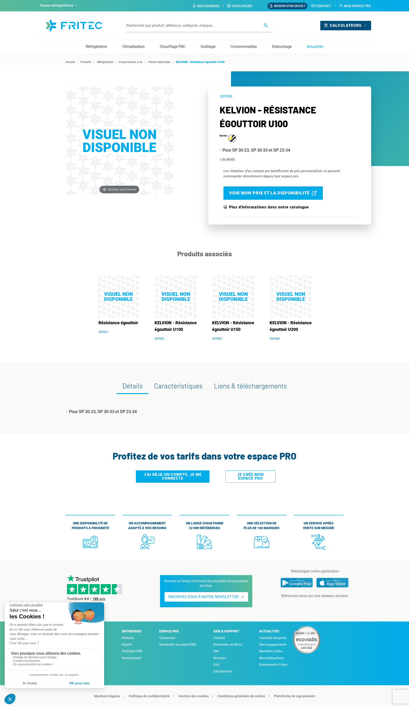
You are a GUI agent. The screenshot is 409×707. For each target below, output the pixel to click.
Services (219, 658)
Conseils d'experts (273, 638)
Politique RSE (132, 651)
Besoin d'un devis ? (290, 6)
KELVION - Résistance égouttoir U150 (233, 326)
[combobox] (59, 5)
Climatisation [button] (133, 46)
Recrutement (132, 658)
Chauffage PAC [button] (172, 46)
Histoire (128, 638)
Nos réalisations (271, 658)
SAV (216, 651)
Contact (323, 6)
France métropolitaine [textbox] (56, 5)
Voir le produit (121, 339)
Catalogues (242, 6)
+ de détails (227, 159)
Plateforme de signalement (294, 696)
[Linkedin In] (308, 605)
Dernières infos (270, 651)
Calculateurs (345, 25)
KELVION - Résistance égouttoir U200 (291, 326)
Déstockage (282, 46)
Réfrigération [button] (96, 46)
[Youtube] (321, 605)
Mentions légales (107, 696)
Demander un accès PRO (177, 644)
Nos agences (208, 6)
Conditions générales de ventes (241, 696)
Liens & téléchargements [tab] (250, 386)
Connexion (167, 638)
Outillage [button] (207, 46)
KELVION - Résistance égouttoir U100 (176, 326)
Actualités (315, 46)
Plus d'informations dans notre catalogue (269, 207)
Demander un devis (227, 644)
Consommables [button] (244, 46)
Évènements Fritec (273, 664)
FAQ (216, 664)
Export (127, 644)
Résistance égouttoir (118, 322)
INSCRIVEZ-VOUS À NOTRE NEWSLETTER (203, 596)
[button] (355, 6)
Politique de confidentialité (149, 696)
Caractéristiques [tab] (178, 386)
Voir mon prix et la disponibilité (269, 192)
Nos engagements (273, 644)
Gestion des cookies (193, 696)
